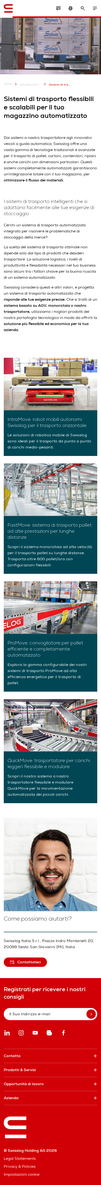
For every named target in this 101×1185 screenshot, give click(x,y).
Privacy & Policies (19, 1166)
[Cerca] (82, 8)
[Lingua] (70, 8)
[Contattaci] (58, 8)
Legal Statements (20, 1158)
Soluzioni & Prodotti (30, 85)
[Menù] (95, 8)
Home (8, 84)
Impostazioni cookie (21, 1174)
